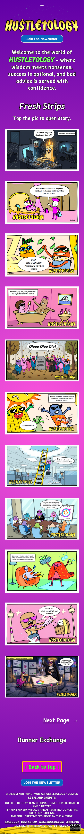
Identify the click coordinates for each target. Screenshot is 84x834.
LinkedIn (72, 822)
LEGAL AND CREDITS (42, 798)
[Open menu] (42, 6)
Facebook (12, 822)
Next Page (61, 720)
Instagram (29, 822)
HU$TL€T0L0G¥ (57, 826)
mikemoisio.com (51, 822)
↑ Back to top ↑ (42, 766)
